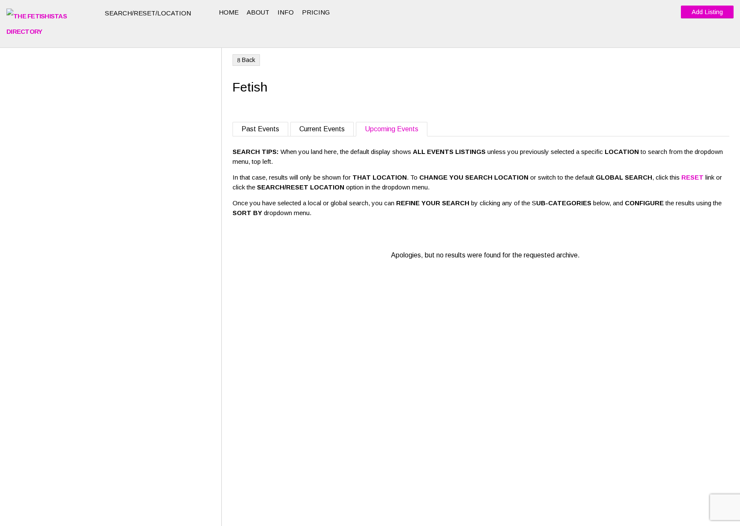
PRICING (316, 12)
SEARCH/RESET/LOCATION (149, 13)
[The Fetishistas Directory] (49, 24)
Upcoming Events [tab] (391, 129)
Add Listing (707, 11)
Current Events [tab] (322, 129)
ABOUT (258, 12)
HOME (229, 12)
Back (246, 60)
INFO (286, 12)
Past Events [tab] (260, 129)
